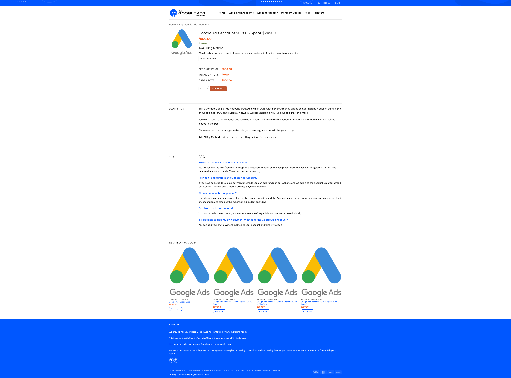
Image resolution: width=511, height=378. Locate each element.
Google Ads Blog (254, 370)
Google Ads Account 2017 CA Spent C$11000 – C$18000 (277, 303)
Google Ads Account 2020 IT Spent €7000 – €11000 (321, 303)
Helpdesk (266, 370)
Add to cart (218, 88)
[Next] (342, 282)
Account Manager (267, 12)
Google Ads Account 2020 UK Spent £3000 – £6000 (233, 303)
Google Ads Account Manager (188, 370)
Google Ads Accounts (241, 12)
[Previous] (169, 282)
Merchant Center (291, 12)
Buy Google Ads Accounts (194, 24)
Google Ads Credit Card (179, 302)
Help (307, 12)
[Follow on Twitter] (171, 360)
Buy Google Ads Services (212, 370)
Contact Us (276, 370)
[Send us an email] (176, 360)
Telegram (318, 12)
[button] (306, 3)
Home (222, 12)
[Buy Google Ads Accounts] (192, 13)
